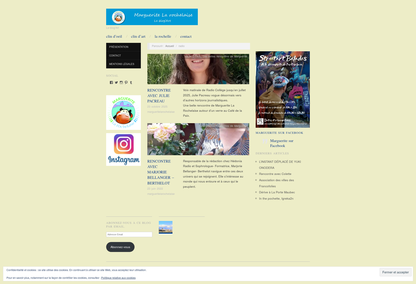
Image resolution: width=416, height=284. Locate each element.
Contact (186, 36)
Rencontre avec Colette (275, 174)
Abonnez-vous (120, 247)
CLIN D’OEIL (114, 36)
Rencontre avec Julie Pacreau (159, 95)
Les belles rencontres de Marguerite (225, 56)
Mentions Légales (121, 64)
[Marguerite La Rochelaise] (152, 15)
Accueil (169, 46)
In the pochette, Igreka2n (276, 198)
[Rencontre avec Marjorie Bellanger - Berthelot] (198, 140)
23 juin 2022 (155, 188)
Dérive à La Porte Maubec (277, 192)
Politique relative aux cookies (118, 277)
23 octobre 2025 (157, 106)
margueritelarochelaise (161, 112)
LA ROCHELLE (163, 36)
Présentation (118, 46)
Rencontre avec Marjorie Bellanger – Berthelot (160, 172)
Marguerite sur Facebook (279, 133)
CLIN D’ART (138, 36)
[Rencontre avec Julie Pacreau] (198, 70)
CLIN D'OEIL (193, 56)
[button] (166, 228)
